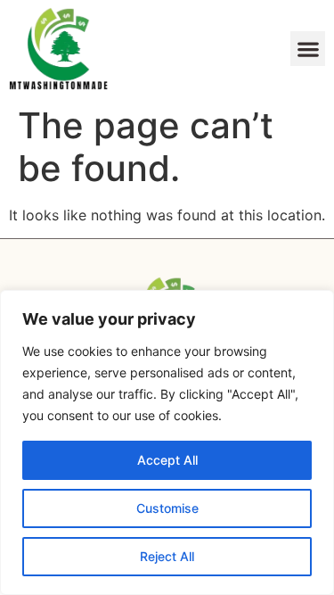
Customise (167, 508)
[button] (307, 48)
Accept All (167, 459)
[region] (167, 442)
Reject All (167, 556)
